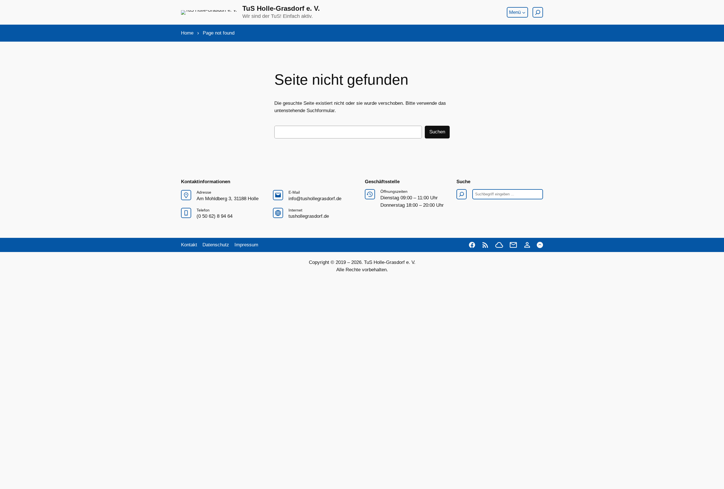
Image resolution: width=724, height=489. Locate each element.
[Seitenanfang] (540, 245)
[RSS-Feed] (485, 245)
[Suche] (538, 12)
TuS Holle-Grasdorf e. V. (281, 8)
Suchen (437, 131)
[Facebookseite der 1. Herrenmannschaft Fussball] (472, 245)
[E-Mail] (513, 245)
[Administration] (527, 245)
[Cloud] (499, 245)
